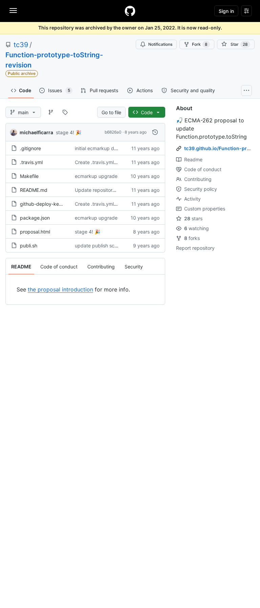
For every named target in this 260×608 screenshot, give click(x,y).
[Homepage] (130, 10)
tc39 (21, 45)
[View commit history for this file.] (155, 132)
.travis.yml (31, 162)
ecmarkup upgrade (96, 176)
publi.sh (28, 245)
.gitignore (30, 148)
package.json (35, 218)
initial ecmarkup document (104, 148)
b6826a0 (113, 132)
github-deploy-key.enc (45, 204)
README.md (33, 190)
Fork (200, 44)
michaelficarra (36, 132)
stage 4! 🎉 (68, 132)
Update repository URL (100, 190)
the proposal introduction (60, 289)
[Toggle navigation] (13, 10)
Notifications (160, 44)
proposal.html (35, 232)
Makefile (29, 176)
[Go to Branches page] (51, 112)
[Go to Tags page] (65, 112)
